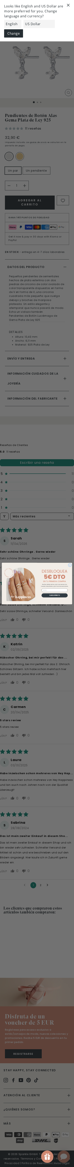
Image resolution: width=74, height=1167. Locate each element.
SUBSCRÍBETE (54, 595)
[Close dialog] (69, 564)
